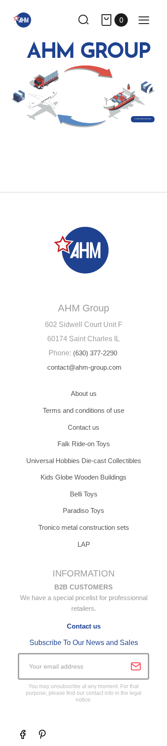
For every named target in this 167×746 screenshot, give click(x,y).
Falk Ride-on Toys (83, 444)
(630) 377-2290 (95, 353)
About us (84, 393)
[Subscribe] (135, 666)
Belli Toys (84, 494)
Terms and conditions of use (83, 410)
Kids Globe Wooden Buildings (83, 477)
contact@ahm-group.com (84, 367)
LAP (83, 544)
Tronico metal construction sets (83, 527)
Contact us (83, 427)
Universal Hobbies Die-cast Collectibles (83, 460)
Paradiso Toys (83, 510)
